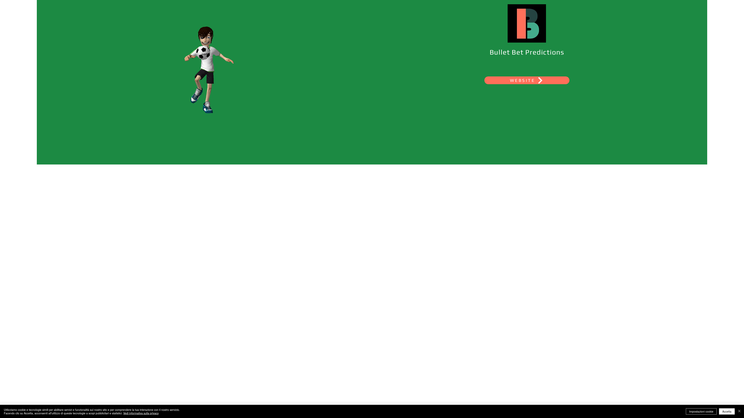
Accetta (726, 411)
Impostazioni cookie (701, 411)
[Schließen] (739, 411)
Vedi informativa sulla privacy (141, 413)
